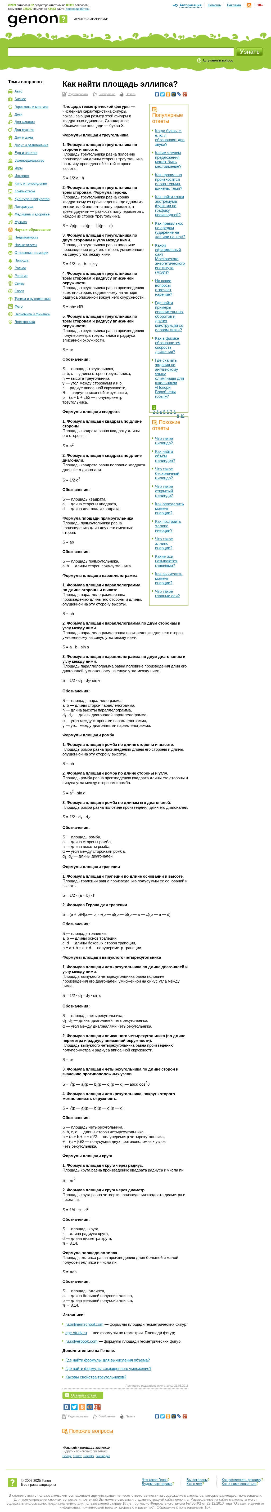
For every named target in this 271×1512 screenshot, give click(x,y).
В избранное (107, 94)
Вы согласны (197, 1480)
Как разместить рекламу (241, 1480)
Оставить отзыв (84, 1395)
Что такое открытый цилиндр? (164, 491)
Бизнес (20, 99)
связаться (126, 1499)
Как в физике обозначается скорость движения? (167, 345)
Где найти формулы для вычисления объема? (107, 1360)
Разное (20, 268)
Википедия (103, 1456)
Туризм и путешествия (33, 299)
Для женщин (25, 122)
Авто (18, 91)
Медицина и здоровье (32, 214)
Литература (24, 207)
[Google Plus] (185, 94)
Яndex (77, 1456)
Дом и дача (24, 137)
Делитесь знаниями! (91, 18)
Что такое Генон (155, 1480)
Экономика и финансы (32, 314)
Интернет (22, 176)
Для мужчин (24, 130)
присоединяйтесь (77, 8)
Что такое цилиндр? (164, 440)
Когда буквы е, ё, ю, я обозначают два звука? (169, 138)
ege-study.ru (76, 1332)
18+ (260, 5)
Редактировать (78, 94)
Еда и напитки (26, 153)
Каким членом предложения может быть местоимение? (168, 160)
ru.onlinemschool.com (84, 1324)
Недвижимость (26, 237)
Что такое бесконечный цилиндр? (167, 473)
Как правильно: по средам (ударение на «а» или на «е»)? (170, 230)
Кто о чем (194, 1484)
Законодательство (29, 160)
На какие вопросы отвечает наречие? (163, 287)
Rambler (88, 1456)
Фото (18, 306)
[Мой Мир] (174, 94)
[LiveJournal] (179, 94)
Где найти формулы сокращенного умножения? (108, 1368)
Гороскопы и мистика (31, 107)
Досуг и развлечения (31, 145)
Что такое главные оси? (167, 593)
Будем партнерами (157, 1484)
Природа (21, 260)
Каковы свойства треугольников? (95, 1377)
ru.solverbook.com (81, 1341)
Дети (18, 114)
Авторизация (190, 5)
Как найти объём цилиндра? (165, 456)
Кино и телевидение (31, 183)
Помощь (214, 5)
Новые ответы (26, 245)
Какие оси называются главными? (166, 561)
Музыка (21, 222)
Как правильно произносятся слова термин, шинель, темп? (168, 182)
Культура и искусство (32, 199)
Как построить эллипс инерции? (168, 526)
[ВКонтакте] (157, 94)
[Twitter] (162, 94)
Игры (18, 168)
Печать (131, 94)
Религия (21, 276)
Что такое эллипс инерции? (164, 543)
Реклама (234, 5)
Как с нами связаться (239, 1484)
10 (182, 416)
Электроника (25, 322)
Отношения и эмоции (31, 253)
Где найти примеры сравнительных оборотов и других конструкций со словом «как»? (169, 316)
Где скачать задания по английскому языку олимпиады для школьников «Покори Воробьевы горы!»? (169, 378)
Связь (19, 283)
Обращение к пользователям (180, 1507)
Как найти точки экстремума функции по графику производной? (169, 205)
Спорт (19, 291)
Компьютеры (25, 191)
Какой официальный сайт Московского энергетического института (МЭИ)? (170, 259)
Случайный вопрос (218, 60)
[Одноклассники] (168, 94)
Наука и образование (33, 230)
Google (67, 1456)
